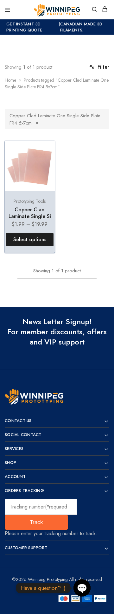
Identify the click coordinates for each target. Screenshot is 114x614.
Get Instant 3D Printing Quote (24, 27)
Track (36, 522)
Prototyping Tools (30, 201)
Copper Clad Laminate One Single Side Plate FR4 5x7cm (55, 119)
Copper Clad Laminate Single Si (30, 213)
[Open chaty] (82, 588)
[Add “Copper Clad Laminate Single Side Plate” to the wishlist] (43, 153)
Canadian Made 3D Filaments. (81, 27)
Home (10, 80)
